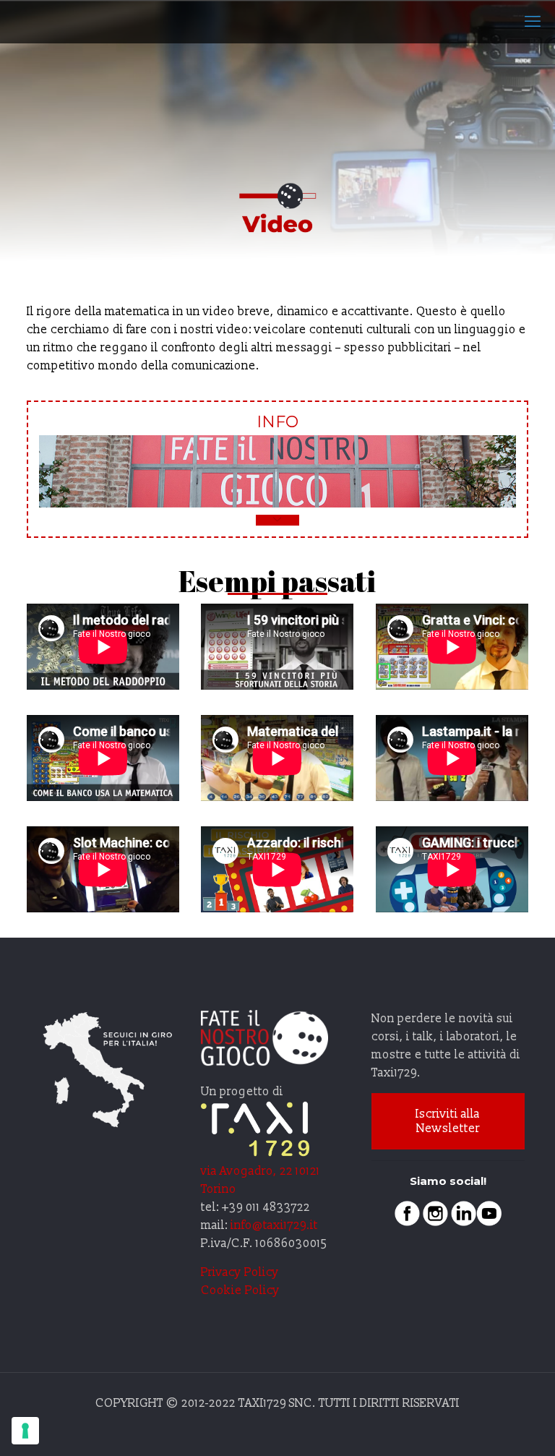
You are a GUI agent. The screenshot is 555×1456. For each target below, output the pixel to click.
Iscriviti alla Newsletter (448, 1121)
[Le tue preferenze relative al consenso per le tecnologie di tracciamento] (25, 1430)
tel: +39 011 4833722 (255, 1207)
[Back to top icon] (485, 1426)
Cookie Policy (240, 1290)
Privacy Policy (240, 1272)
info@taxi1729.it (276, 1225)
